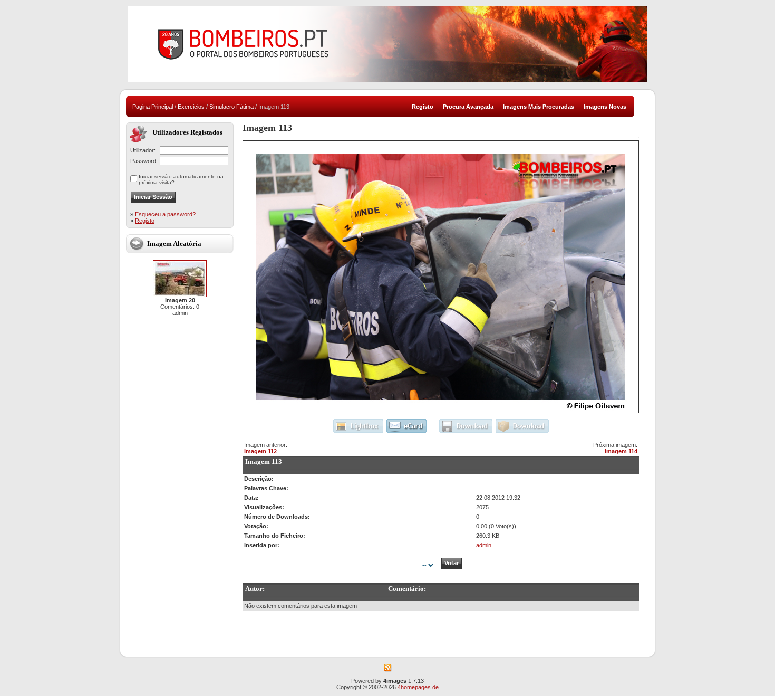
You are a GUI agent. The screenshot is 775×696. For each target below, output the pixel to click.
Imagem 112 (260, 451)
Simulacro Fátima (231, 106)
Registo (144, 220)
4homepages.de (418, 687)
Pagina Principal (152, 106)
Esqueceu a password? (165, 214)
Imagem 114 (621, 451)
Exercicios (191, 106)
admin (483, 545)
